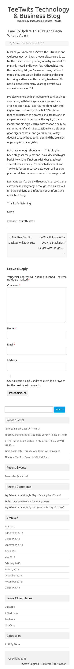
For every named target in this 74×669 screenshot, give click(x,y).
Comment (13, 285)
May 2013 (10, 557)
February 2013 (12, 563)
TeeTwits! (10, 619)
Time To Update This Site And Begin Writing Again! (32, 451)
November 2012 (13, 581)
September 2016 (14, 532)
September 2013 (14, 544)
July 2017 (10, 526)
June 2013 (10, 551)
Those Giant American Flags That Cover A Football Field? (36, 434)
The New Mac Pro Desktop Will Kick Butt (27, 457)
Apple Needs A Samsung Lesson (32, 501)
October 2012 (12, 587)
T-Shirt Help (11, 613)
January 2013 (12, 569)
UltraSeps (55, 52)
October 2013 (12, 538)
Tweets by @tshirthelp (17, 476)
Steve (16, 43)
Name (11, 328)
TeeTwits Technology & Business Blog (38, 12)
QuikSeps (13, 56)
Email (11, 344)
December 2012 (13, 575)
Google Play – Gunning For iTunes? (42, 495)
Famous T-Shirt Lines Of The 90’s (23, 428)
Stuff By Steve (27, 221)
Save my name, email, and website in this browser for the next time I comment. (36, 383)
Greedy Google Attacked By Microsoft (44, 507)
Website (12, 360)
